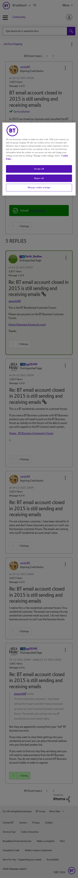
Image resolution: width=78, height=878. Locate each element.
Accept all (39, 169)
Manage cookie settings (39, 187)
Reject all (39, 178)
